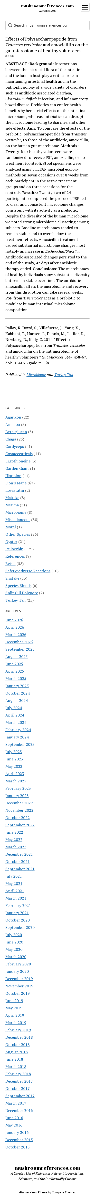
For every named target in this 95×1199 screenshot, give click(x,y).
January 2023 (17, 795)
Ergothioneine (17, 461)
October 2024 (17, 693)
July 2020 (13, 934)
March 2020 (15, 956)
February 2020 (18, 964)
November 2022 (19, 810)
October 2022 (17, 817)
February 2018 (18, 1073)
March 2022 (15, 847)
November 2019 (19, 986)
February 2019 (18, 1030)
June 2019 (14, 1000)
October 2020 (17, 920)
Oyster (11, 541)
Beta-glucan (16, 431)
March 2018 (15, 1066)
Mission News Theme (33, 1192)
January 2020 (17, 971)
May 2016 (13, 1125)
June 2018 (14, 1059)
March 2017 (15, 1103)
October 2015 (17, 1147)
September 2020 (20, 927)
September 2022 (20, 825)
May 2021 (13, 883)
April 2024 (14, 715)
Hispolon (13, 475)
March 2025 (15, 678)
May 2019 (13, 1008)
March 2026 (15, 634)
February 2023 (18, 788)
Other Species (17, 534)
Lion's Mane (16, 483)
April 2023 (14, 773)
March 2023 (15, 781)
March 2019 (15, 1022)
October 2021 (17, 861)
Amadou (12, 424)
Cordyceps (14, 446)
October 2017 (17, 1088)
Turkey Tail (15, 600)
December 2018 (19, 1037)
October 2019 (17, 993)
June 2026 (14, 620)
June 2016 (14, 1117)
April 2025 (14, 671)
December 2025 (19, 642)
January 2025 (17, 685)
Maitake (12, 497)
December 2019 (19, 978)
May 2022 (13, 839)
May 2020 (13, 949)
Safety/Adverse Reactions (27, 571)
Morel (10, 527)
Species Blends (18, 585)
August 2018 (16, 1052)
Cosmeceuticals (19, 453)
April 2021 (14, 890)
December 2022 (19, 803)
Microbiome (15, 512)
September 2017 (20, 1095)
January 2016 (17, 1132)
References (15, 556)
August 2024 (16, 700)
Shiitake (12, 578)
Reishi (10, 563)
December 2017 (19, 1081)
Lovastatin (14, 490)
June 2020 (14, 942)
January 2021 (17, 912)
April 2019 (14, 1015)
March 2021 (15, 898)
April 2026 (14, 627)
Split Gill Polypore (21, 592)
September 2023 (20, 744)
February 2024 (18, 729)
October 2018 (17, 1044)
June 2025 (14, 663)
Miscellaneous (17, 519)
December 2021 (19, 854)
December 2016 (19, 1110)
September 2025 (20, 649)
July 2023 (13, 751)
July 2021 (13, 876)
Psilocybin (14, 549)
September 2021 (20, 868)
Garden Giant (17, 468)
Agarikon (13, 417)
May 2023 (13, 766)
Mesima (12, 505)
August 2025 (16, 656)
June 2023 (14, 759)
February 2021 (18, 905)
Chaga (10, 439)
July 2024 (13, 707)
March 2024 (15, 722)
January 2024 (17, 737)
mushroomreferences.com (47, 6)
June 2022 (14, 832)
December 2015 (19, 1139)
